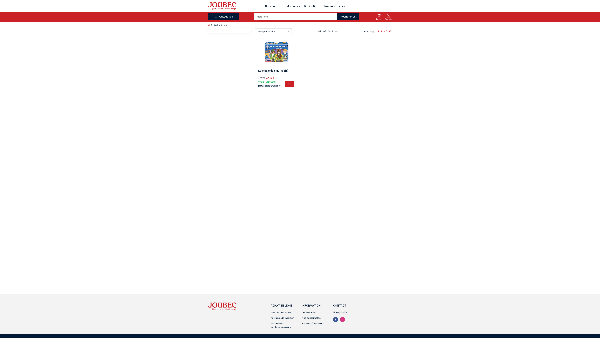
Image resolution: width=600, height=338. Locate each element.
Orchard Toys (220, 25)
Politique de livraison (282, 318)
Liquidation (311, 6)
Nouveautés (272, 6)
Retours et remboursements (281, 325)
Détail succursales (268, 85)
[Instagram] (342, 319)
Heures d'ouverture (313, 323)
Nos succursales (334, 6)
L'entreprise (308, 312)
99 (389, 31)
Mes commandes (281, 312)
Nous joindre (340, 312)
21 (381, 31)
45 (385, 31)
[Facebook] (335, 319)
